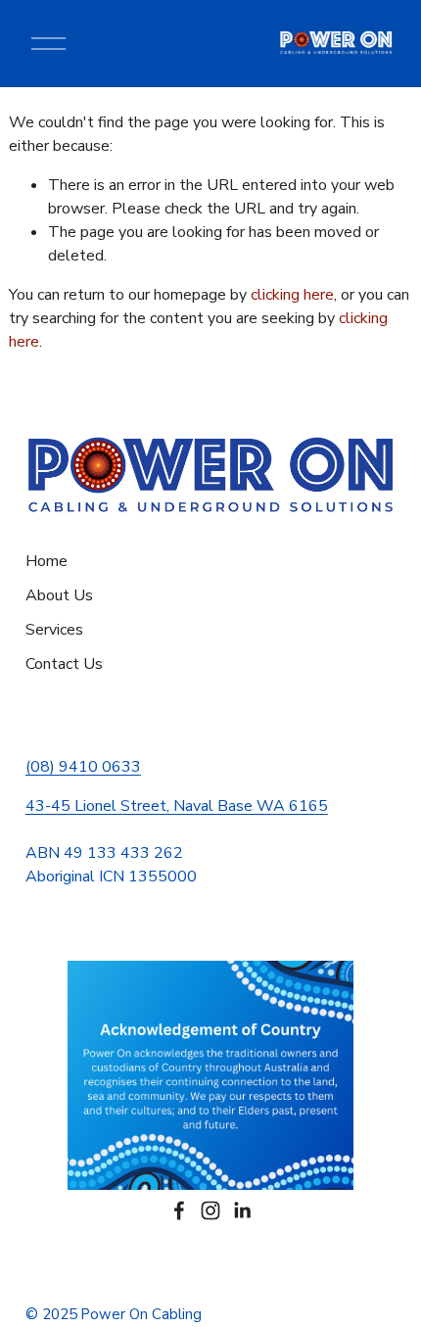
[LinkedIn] (242, 1210)
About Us (59, 595)
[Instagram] (210, 1210)
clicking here (292, 295)
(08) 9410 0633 (83, 767)
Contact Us (64, 664)
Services (54, 629)
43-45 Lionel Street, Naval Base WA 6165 (176, 806)
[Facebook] (179, 1210)
